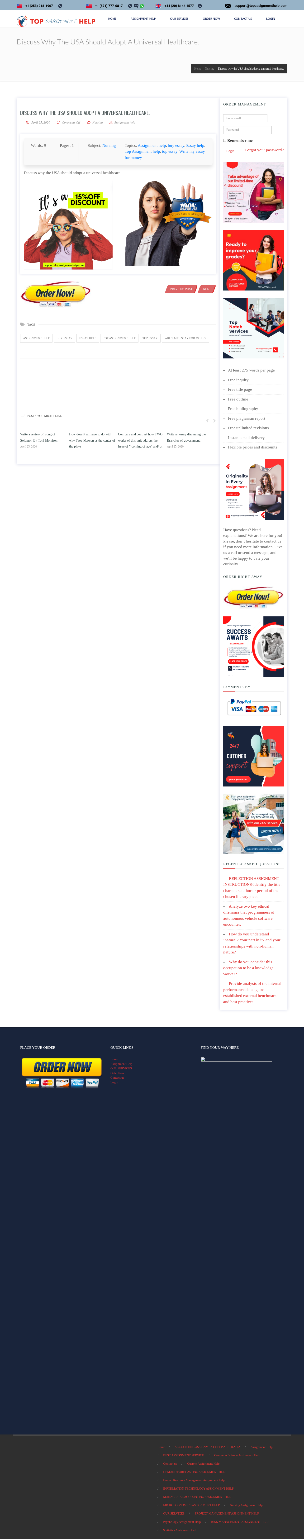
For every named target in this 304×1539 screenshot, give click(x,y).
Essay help (195, 145)
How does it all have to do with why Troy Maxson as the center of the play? (43, 440)
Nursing (97, 122)
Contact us (117, 1077)
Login (230, 151)
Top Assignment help (142, 151)
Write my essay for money (185, 338)
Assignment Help (121, 1064)
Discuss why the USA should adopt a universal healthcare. (85, 112)
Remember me (239, 140)
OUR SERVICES (121, 1068)
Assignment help (152, 145)
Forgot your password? (264, 150)
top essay (169, 151)
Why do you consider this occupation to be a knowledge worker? (248, 968)
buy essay (176, 145)
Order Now (117, 1073)
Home (114, 1059)
